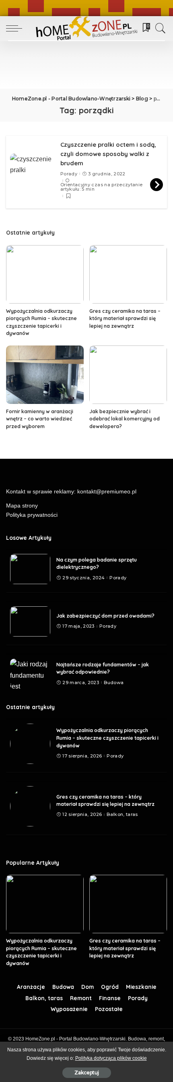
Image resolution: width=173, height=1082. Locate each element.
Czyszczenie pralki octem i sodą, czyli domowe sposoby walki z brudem (108, 153)
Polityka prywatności (32, 515)
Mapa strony (22, 506)
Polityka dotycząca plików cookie (111, 1058)
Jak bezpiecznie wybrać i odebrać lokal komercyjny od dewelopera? (124, 418)
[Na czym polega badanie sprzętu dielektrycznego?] (30, 569)
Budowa (114, 682)
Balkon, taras (122, 814)
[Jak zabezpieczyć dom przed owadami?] (30, 621)
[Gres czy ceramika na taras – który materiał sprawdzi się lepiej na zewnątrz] (128, 274)
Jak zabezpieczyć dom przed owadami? (105, 616)
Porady (68, 174)
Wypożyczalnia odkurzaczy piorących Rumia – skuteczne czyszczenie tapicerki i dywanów (107, 737)
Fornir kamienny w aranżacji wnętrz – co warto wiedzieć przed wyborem (39, 418)
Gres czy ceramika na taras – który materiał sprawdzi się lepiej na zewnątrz (125, 318)
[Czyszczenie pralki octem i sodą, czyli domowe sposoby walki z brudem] (32, 170)
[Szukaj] (158, 28)
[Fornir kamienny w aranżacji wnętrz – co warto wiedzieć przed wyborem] (45, 374)
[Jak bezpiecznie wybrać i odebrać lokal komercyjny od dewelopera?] (128, 374)
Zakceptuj (86, 1073)
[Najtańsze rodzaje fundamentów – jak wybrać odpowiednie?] (30, 674)
